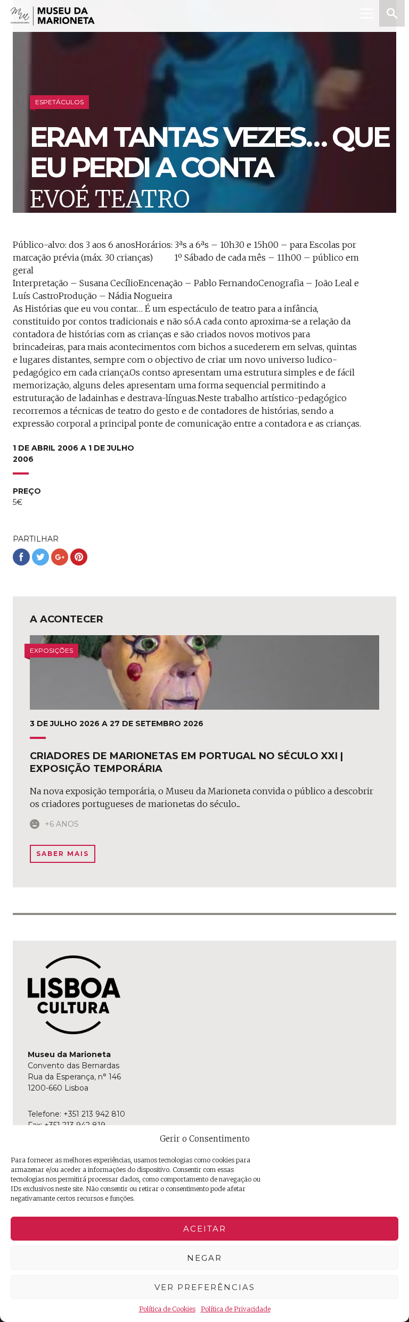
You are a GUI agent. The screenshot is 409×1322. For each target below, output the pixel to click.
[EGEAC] (74, 994)
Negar (204, 1258)
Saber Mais (62, 854)
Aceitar (204, 1229)
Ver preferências (204, 1287)
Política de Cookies (167, 1309)
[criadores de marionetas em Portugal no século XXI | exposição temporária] (204, 672)
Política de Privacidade (236, 1309)
